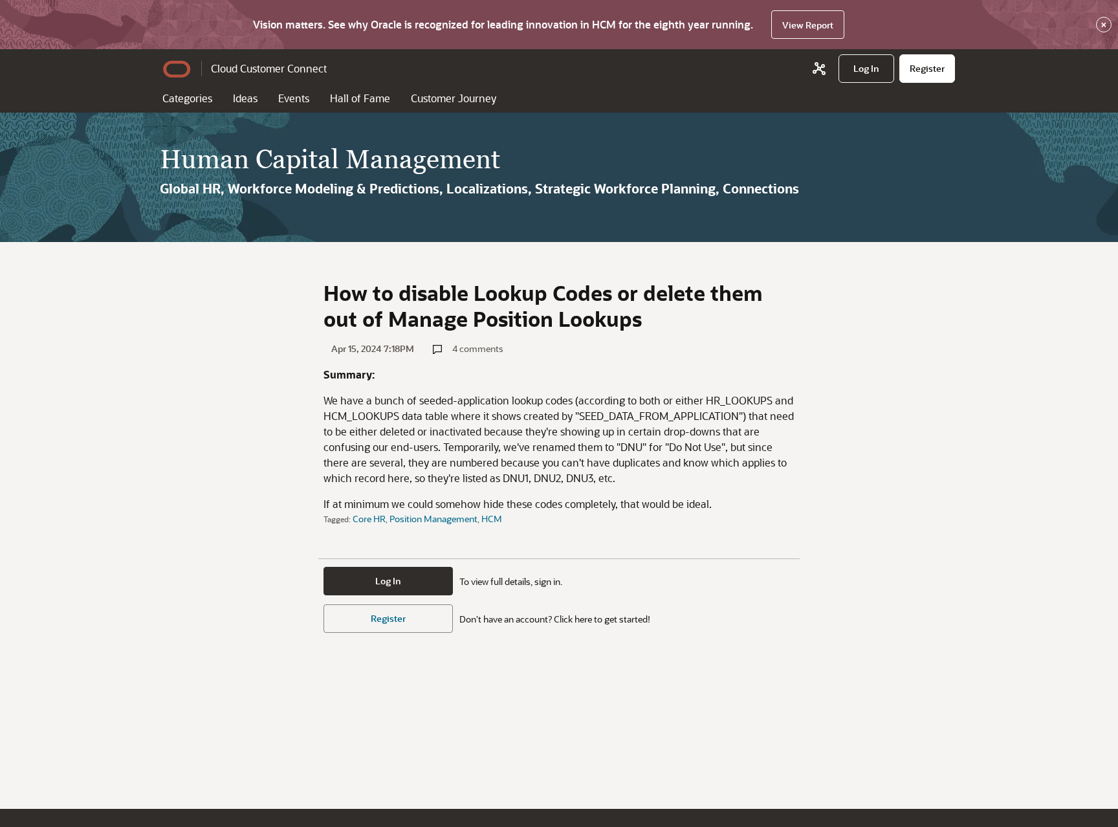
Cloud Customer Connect (269, 68)
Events (293, 98)
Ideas (245, 98)
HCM (491, 519)
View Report (807, 25)
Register (388, 618)
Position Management (433, 519)
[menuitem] (866, 68)
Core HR (369, 519)
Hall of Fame (360, 98)
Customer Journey (453, 98)
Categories (187, 98)
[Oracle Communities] (819, 68)
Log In (388, 581)
